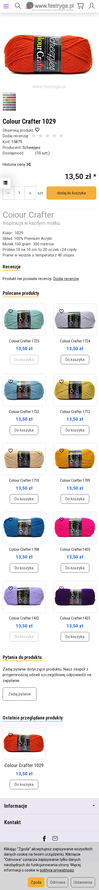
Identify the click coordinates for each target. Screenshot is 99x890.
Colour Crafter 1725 (24, 341)
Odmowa (57, 882)
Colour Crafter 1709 (75, 480)
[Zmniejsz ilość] (30, 193)
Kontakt (12, 822)
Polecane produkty (21, 293)
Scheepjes (31, 147)
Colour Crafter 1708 (24, 549)
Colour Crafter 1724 (75, 341)
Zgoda (36, 882)
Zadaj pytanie (19, 694)
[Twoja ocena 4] (54, 136)
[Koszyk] (80, 6)
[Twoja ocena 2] (40, 136)
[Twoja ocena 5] (61, 136)
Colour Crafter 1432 (24, 618)
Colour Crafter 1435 (75, 549)
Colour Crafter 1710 (24, 480)
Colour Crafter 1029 (24, 765)
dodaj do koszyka (71, 193)
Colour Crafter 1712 (75, 411)
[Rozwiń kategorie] (6, 6)
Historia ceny (14, 164)
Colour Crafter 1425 (75, 618)
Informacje (15, 806)
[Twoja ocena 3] (47, 136)
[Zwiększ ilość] (8, 193)
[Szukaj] (18, 6)
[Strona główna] (49, 6)
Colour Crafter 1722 (24, 411)
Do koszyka (74, 359)
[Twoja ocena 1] (33, 136)
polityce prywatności (57, 870)
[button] (48, 55)
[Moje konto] (92, 6)
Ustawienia (83, 882)
